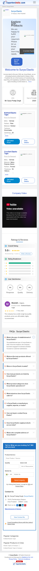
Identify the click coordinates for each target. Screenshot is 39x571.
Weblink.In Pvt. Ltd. (27, 557)
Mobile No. (8, 471)
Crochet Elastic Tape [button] (31, 51)
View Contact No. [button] (19, 517)
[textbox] (27, 466)
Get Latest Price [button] (10, 141)
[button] (10, 118)
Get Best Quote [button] (16, 62)
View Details (26, 141)
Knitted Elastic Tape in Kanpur (13, 548)
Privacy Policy (19, 486)
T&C (29, 484)
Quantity (7, 463)
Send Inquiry (19, 480)
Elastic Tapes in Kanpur (11, 545)
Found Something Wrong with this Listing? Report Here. (20, 523)
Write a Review (26, 254)
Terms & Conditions (24, 559)
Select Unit (23, 463)
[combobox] (8, 474)
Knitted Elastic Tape (10, 539)
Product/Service (10, 455)
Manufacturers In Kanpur (13, 509)
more (30, 82)
